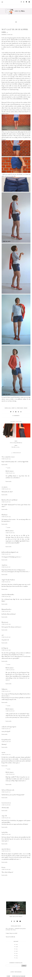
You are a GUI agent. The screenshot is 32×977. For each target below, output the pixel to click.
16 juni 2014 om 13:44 (6, 596)
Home (8, 976)
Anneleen (4, 565)
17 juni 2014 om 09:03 (6, 804)
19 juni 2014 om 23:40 (6, 869)
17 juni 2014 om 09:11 (10, 669)
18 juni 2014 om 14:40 (6, 834)
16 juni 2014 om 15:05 (10, 532)
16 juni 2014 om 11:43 (6, 458)
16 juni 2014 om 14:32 (6, 637)
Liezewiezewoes (6, 803)
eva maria (4, 487)
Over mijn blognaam (18, 976)
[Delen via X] (10, 411)
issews (3, 752)
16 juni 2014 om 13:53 (6, 611)
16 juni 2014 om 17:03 (6, 754)
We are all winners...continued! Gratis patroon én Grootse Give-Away (16, 929)
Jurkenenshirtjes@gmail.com (10, 552)
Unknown (4, 689)
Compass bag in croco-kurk (11, 933)
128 (3, 635)
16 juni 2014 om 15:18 (6, 741)
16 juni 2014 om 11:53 (10, 473)
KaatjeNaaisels (6, 739)
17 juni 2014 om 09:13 (10, 774)
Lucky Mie (5, 832)
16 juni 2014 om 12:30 (6, 501)
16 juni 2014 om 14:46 (6, 649)
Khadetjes (4, 515)
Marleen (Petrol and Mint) (9, 500)
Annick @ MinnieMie (8, 594)
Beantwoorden (4, 464)
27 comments (16, 415)
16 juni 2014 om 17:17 (6, 791)
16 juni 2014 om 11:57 (6, 488)
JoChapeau (5, 648)
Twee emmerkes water (8, 457)
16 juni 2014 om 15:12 (6, 691)
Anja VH (4, 816)
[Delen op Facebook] (13, 411)
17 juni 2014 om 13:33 (6, 817)
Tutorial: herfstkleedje (10, 936)
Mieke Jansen (9, 471)
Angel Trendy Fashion (8, 580)
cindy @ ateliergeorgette (9, 727)
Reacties (8, 467)
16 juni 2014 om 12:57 (6, 554)
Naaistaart (5, 622)
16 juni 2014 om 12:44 (6, 516)
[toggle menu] (2, 2)
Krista (3, 867)
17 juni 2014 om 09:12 (10, 710)
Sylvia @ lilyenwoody (8, 790)
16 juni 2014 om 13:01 (6, 567)
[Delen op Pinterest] (15, 411)
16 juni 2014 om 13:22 (6, 581)
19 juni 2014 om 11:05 (6, 850)
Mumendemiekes (6, 609)
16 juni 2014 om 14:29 (6, 624)
